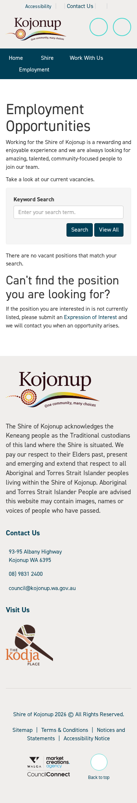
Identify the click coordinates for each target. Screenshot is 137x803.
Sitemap (22, 730)
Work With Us (86, 58)
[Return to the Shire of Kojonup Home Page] (36, 28)
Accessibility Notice (87, 738)
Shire (47, 58)
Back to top (99, 776)
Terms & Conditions (64, 730)
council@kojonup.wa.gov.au (42, 588)
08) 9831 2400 (26, 574)
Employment (34, 69)
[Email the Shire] (101, 6)
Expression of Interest (90, 317)
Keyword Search (34, 199)
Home (16, 58)
